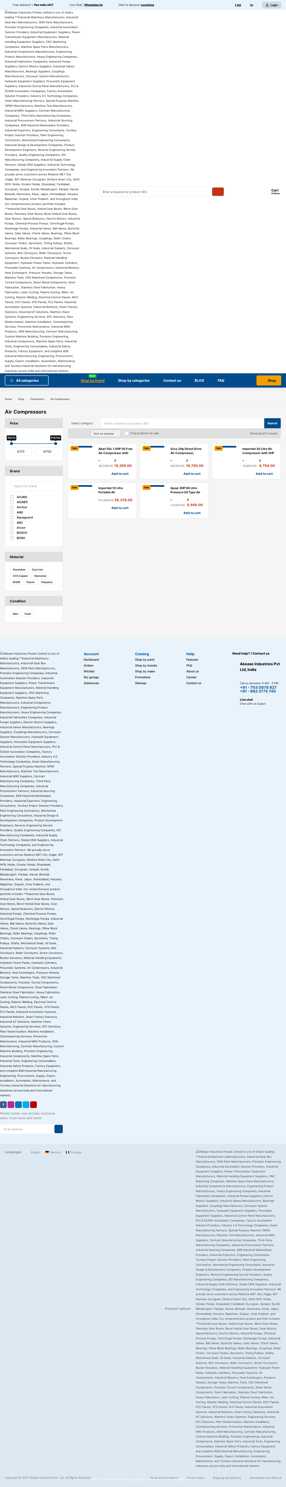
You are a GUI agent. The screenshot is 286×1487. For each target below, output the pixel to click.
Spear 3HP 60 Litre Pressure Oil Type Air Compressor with (185, 492)
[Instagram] (11, 1104)
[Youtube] (33, 1104)
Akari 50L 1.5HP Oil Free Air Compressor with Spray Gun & (115, 453)
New (15, 613)
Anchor (22, 507)
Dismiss (190, 1479)
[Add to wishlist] (73, 474)
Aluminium (19, 569)
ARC (20, 522)
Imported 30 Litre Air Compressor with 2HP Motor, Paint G (258, 453)
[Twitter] (26, 1104)
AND (20, 512)
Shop (21, 399)
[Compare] (79, 474)
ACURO (22, 497)
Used (27, 613)
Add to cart (120, 474)
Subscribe (58, 1129)
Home (8, 399)
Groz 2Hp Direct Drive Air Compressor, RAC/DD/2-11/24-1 (185, 453)
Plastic (30, 582)
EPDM (16, 582)
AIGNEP (22, 502)
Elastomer (40, 575)
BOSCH (22, 532)
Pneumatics (37, 399)
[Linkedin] (18, 1104)
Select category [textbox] (82, 423)
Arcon (21, 527)
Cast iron (37, 569)
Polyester (47, 582)
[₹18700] (55, 443)
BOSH (21, 538)
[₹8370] (11, 443)
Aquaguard (25, 517)
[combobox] (84, 423)
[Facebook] (3, 1104)
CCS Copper (20, 575)
